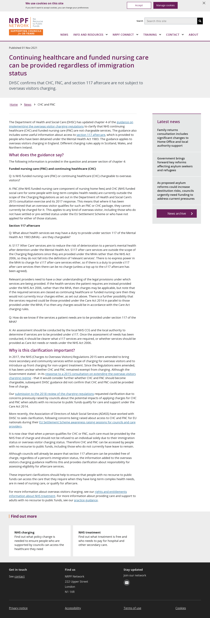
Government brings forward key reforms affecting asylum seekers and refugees (175, 164)
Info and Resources (88, 34)
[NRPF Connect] (137, 34)
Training (150, 34)
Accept (139, 5)
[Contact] (183, 34)
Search (140, 21)
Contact (172, 34)
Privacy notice (18, 608)
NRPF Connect (123, 34)
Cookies (180, 608)
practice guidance (86, 500)
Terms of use (132, 608)
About (193, 34)
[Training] (160, 34)
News (64, 34)
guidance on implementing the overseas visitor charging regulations (71, 124)
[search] (200, 21)
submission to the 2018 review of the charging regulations (54, 394)
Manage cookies (165, 5)
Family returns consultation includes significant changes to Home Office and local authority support (172, 138)
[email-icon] (127, 582)
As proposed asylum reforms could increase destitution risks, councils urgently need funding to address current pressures (176, 191)
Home (14, 104)
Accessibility (73, 608)
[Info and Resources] (107, 34)
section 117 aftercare (91, 135)
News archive (177, 213)
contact (19, 576)
